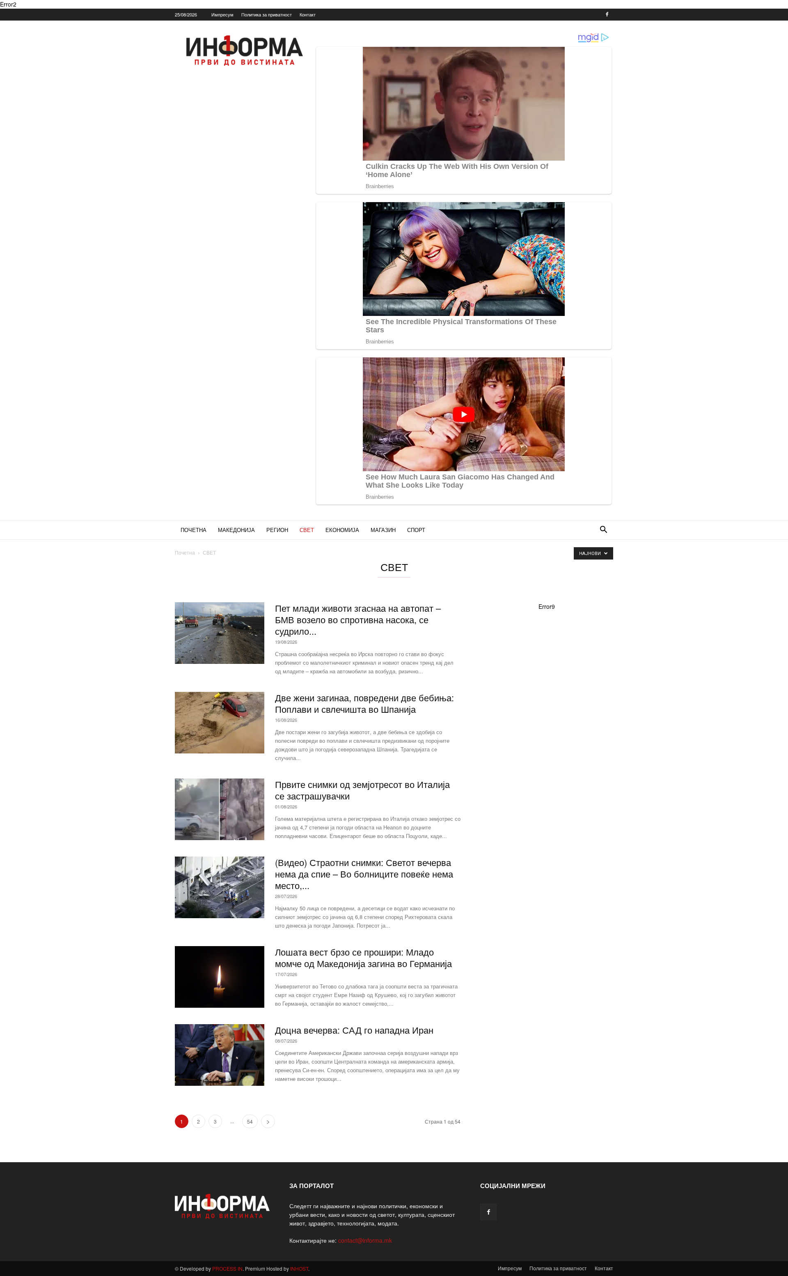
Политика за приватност (266, 14)
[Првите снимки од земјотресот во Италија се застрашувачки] (219, 809)
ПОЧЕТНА (193, 530)
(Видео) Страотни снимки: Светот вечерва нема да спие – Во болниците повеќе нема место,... (364, 873)
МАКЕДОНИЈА (236, 530)
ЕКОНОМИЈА (342, 530)
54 (250, 1121)
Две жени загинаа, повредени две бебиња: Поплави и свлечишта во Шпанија (364, 703)
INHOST (299, 1268)
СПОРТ (416, 530)
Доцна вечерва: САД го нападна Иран (354, 1029)
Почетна (185, 552)
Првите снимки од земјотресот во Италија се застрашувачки (362, 790)
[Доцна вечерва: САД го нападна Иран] (219, 1055)
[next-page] (268, 1121)
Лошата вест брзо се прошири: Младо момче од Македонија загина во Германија (363, 957)
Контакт (308, 14)
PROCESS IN (227, 1268)
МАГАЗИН (383, 530)
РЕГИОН (277, 530)
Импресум (222, 14)
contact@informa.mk (365, 1240)
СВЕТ (307, 530)
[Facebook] (607, 14)
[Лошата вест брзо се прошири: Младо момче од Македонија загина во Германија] (219, 977)
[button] (603, 530)
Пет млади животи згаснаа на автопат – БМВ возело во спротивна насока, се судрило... (358, 619)
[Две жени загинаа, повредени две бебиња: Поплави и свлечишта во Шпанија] (219, 722)
